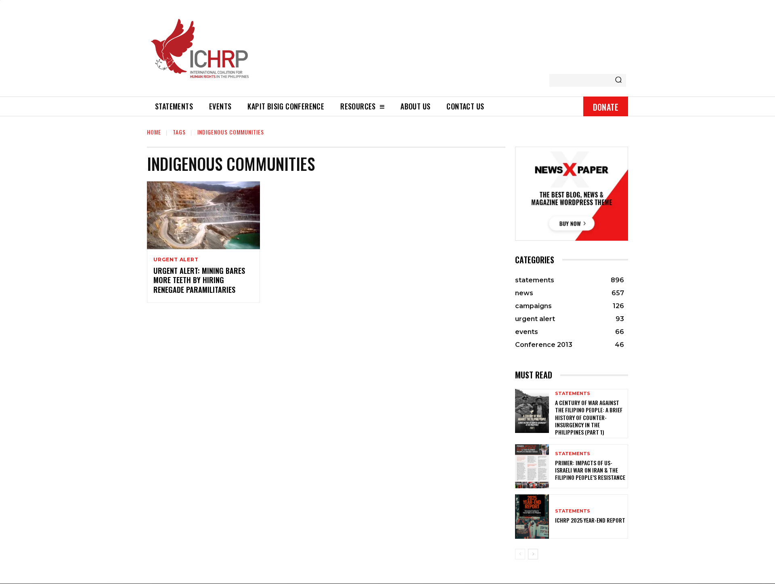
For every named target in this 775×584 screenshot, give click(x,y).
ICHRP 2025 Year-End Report (590, 520)
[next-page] (533, 554)
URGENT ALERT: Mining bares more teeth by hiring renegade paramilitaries (199, 280)
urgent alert (176, 259)
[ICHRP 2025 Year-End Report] (532, 516)
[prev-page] (520, 554)
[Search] (618, 80)
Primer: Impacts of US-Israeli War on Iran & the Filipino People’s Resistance (590, 469)
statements (572, 393)
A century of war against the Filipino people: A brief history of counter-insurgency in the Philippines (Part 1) (588, 417)
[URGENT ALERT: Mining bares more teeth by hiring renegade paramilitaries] (203, 215)
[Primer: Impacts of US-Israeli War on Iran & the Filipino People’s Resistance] (532, 466)
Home (154, 132)
